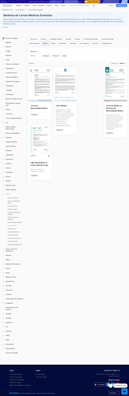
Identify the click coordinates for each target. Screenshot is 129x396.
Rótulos (8, 181)
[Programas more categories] (3, 303)
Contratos (9, 114)
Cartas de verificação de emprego (14, 213)
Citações (8, 314)
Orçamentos (10, 68)
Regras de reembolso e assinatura (20, 385)
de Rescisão (73, 43)
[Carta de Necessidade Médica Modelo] (40, 84)
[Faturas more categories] (3, 168)
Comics (8, 109)
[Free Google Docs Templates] (7, 5)
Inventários (9, 159)
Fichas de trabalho (12, 353)
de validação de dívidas (56, 39)
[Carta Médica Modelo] (65, 84)
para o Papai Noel (84, 43)
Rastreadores (10, 348)
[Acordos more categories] (3, 46)
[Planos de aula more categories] (3, 185)
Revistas (8, 255)
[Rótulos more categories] (3, 181)
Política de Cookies (15, 382)
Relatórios (9, 322)
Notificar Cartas (12, 228)
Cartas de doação (12, 209)
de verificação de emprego (91, 39)
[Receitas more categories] (3, 318)
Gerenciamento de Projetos (12, 308)
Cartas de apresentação (14, 118)
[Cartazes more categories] (3, 294)
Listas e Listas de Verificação (11, 250)
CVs (7, 122)
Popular (122, 63)
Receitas (8, 318)
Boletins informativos (13, 264)
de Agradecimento (107, 43)
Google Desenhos (11, 142)
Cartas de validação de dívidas (14, 202)
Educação (41, 5)
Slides (7, 340)
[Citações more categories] (3, 314)
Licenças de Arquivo (15, 374)
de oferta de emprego (108, 39)
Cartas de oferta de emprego (13, 218)
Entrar (111, 5)
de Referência (62, 43)
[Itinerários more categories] (3, 172)
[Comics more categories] (3, 109)
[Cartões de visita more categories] (3, 73)
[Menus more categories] (3, 259)
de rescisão (95, 43)
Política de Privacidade (16, 380)
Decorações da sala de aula (13, 104)
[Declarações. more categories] (3, 344)
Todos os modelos (12, 38)
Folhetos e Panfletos (12, 64)
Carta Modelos (20, 10)
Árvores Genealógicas (13, 133)
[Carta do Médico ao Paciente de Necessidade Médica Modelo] (115, 84)
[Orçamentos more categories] (3, 68)
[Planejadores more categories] (3, 281)
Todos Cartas (33, 39)
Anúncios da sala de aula (14, 99)
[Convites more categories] (3, 163)
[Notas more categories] (3, 272)
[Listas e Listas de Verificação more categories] (3, 249)
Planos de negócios (12, 77)
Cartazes (9, 294)
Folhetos (8, 55)
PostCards (9, 290)
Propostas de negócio (13, 81)
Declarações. (10, 344)
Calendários (10, 86)
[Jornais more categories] (3, 176)
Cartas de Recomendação (15, 222)
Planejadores (10, 281)
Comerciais (43, 39)
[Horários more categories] (3, 331)
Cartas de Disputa (12, 206)
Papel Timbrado (11, 189)
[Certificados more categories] (3, 94)
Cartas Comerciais (13, 198)
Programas (9, 303)
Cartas (8, 194)
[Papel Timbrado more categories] (3, 189)
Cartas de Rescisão (13, 235)
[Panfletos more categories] (3, 137)
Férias (56, 5)
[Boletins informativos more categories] (3, 264)
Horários (8, 331)
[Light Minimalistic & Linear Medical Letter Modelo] (40, 141)
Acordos (8, 47)
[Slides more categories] (3, 340)
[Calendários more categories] (3, 86)
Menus (8, 260)
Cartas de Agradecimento (15, 244)
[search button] (94, 5)
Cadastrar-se (121, 5)
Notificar (53, 43)
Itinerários (9, 172)
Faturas (8, 168)
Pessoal (49, 5)
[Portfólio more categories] (3, 286)
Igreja (34, 5)
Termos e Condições (15, 377)
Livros (7, 60)
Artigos (8, 51)
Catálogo (9, 90)
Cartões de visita (11, 73)
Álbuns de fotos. (11, 277)
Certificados (10, 94)
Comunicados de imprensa (14, 299)
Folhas (8, 335)
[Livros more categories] (3, 60)
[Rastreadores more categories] (3, 348)
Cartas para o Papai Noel (14, 238)
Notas (8, 273)
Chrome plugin (40, 374)
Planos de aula (10, 185)
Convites (8, 163)
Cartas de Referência (13, 232)
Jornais (8, 176)
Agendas (8, 42)
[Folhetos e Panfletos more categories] (3, 64)
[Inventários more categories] (3, 159)
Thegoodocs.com (7, 10)
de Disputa (68, 39)
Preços (63, 5)
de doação (77, 39)
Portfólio (9, 286)
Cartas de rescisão (13, 241)
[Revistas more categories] (3, 255)
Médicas (45, 43)
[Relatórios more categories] (3, 322)
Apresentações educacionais (10, 128)
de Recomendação (35, 43)
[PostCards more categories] (3, 290)
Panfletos (9, 137)
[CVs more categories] (3, 122)
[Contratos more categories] (3, 114)
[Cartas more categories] (3, 194)
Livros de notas (11, 146)
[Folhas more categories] (3, 335)
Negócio (27, 5)
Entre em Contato (41, 377)
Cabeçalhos (9, 155)
